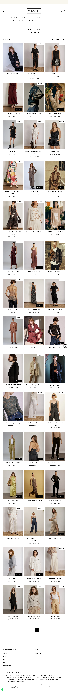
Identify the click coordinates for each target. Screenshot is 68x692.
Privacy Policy (22, 681)
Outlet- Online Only (52, 17)
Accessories (46, 20)
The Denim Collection (39, 17)
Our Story (37, 650)
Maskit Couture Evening (34, 20)
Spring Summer (24, 17)
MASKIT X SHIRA (21, 20)
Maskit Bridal (11, 20)
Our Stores (38, 653)
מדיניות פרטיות (7, 665)
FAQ (4, 659)
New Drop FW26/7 (13, 17)
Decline (51, 687)
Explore (56, 20)
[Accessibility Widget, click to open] (65, 346)
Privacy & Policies (8, 656)
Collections (36, 29)
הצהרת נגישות (6, 662)
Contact (5, 653)
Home (30, 29)
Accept (33, 687)
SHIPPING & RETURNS (9, 650)
